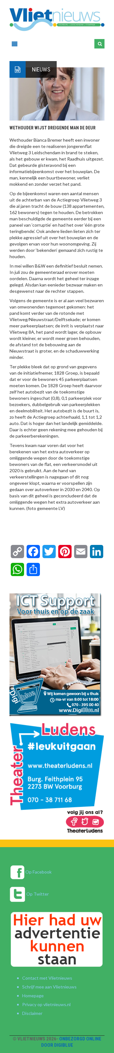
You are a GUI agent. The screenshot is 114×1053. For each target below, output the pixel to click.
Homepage (33, 995)
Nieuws (41, 69)
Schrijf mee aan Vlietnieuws (49, 986)
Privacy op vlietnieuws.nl (46, 1004)
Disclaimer (32, 1013)
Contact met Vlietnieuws (47, 978)
